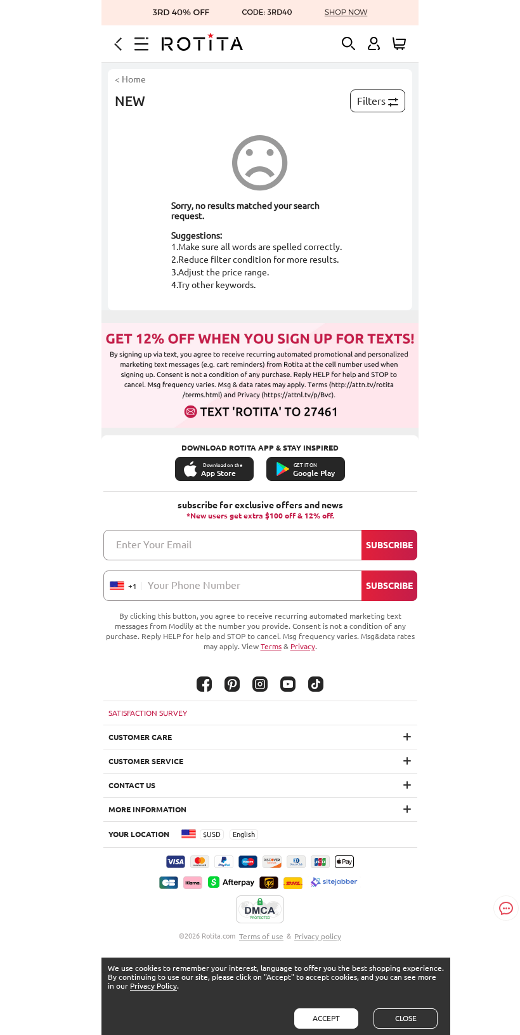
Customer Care (140, 737)
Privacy (302, 646)
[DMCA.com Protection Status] (260, 910)
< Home (130, 79)
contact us (131, 785)
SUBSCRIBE (389, 545)
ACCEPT (326, 1018)
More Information (147, 809)
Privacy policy (317, 936)
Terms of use (261, 936)
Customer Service (145, 761)
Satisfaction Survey (147, 713)
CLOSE (406, 1018)
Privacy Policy (153, 986)
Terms (271, 646)
